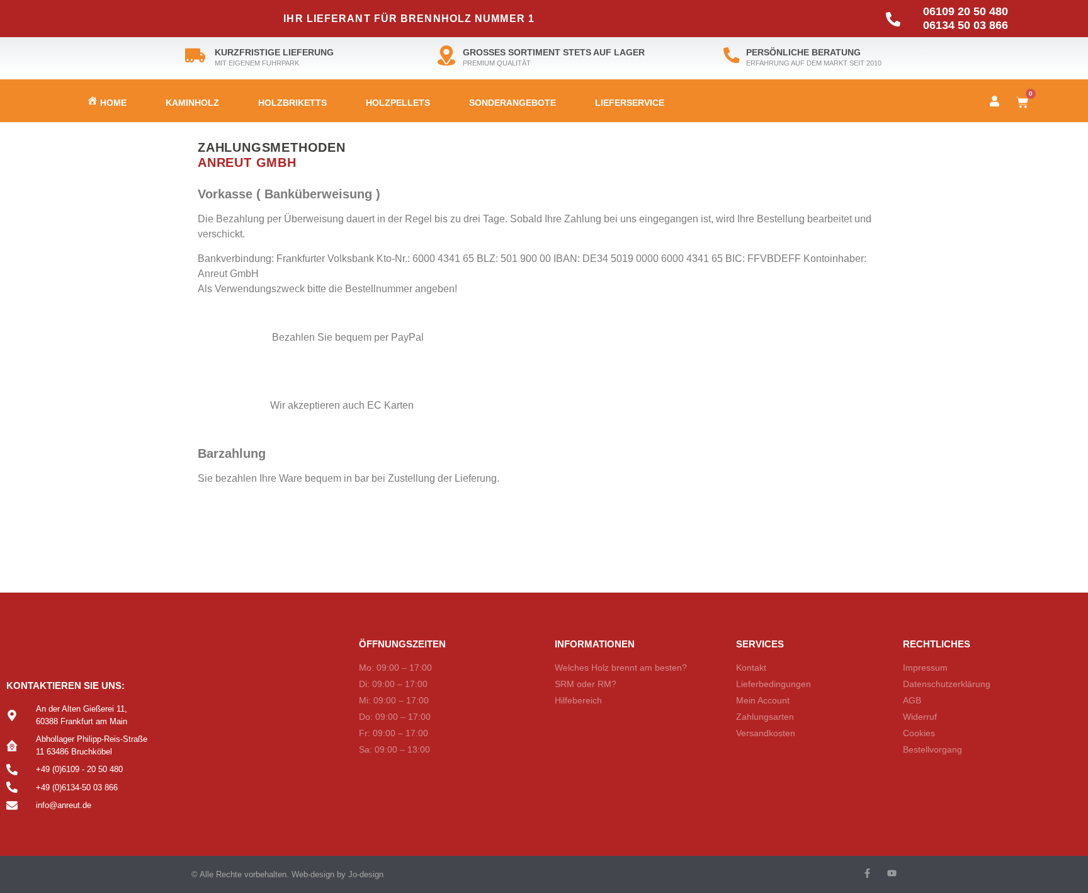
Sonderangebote (512, 103)
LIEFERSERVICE (629, 103)
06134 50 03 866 (965, 25)
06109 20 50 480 (965, 11)
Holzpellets (398, 103)
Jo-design (365, 874)
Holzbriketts (292, 103)
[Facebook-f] (867, 873)
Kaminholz (192, 103)
